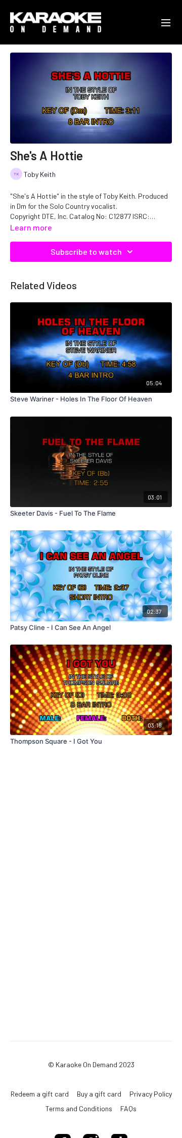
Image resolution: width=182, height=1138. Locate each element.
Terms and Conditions (79, 1108)
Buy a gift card (99, 1093)
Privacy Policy (150, 1093)
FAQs (128, 1108)
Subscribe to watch (86, 251)
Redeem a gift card (40, 1093)
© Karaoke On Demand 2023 (91, 1064)
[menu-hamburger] (166, 22)
